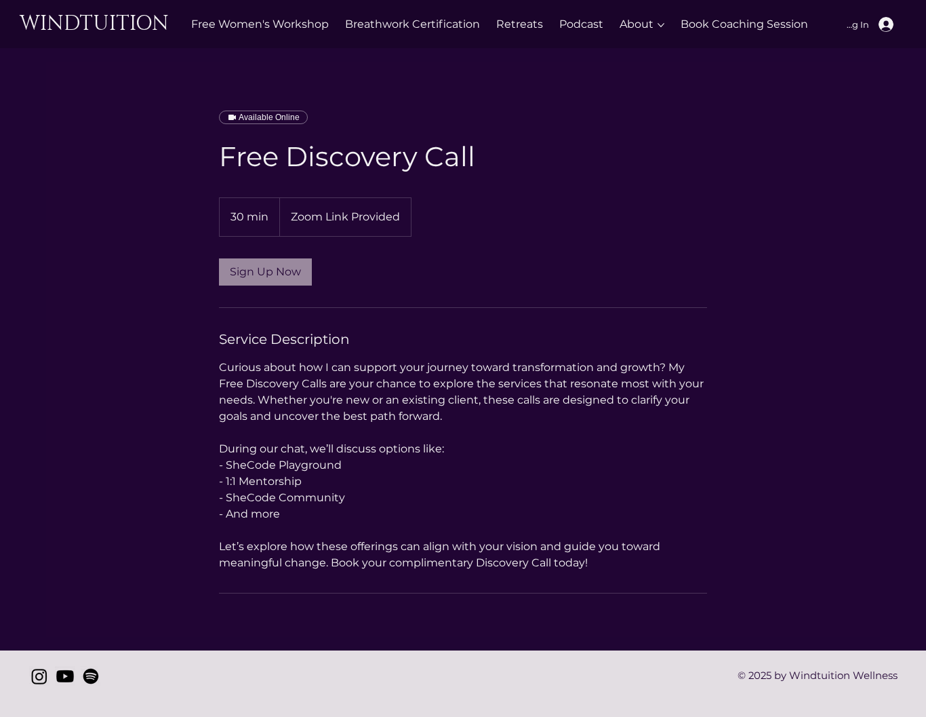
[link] (265, 272)
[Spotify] (91, 676)
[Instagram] (39, 676)
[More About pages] (661, 25)
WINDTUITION (97, 23)
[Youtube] (65, 676)
